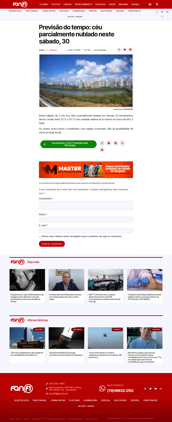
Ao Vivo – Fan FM (75, 17)
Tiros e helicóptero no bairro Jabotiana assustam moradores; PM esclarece (105, 355)
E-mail (43, 225)
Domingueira (79, 11)
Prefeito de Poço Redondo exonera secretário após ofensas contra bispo (65, 296)
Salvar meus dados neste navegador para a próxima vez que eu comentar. (81, 236)
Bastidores (106, 11)
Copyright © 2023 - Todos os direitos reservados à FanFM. (130, 418)
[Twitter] (162, 12)
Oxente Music (134, 11)
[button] (150, 4)
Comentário (46, 199)
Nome (43, 214)
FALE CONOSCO (115, 385)
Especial (93, 11)
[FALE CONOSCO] (102, 388)
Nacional (123, 4)
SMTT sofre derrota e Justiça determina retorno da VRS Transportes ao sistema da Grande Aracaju (104, 298)
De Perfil (120, 11)
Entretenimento (83, 4)
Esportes (100, 4)
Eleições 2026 (15, 11)
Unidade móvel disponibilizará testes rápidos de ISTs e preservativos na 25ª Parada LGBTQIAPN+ (144, 296)
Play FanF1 (64, 11)
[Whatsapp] (162, 16)
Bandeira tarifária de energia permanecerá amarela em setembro (66, 353)
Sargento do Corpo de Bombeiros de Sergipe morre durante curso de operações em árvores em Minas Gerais (27, 298)
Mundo (135, 4)
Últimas (44, 4)
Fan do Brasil (32, 11)
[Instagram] (157, 12)
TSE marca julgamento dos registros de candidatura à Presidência (26, 353)
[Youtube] (167, 12)
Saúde (112, 4)
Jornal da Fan (48, 11)
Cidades (67, 4)
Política (55, 4)
